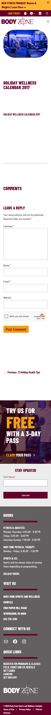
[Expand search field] (47, 13)
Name (7, 265)
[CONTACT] (40, 13)
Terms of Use (8, 709)
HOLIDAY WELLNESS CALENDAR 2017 (21, 114)
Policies (39, 709)
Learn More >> (18, 7)
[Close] (48, 3)
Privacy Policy (25, 709)
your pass (18, 455)
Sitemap (6, 712)
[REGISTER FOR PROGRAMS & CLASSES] (25, 13)
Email (6, 281)
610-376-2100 (10, 619)
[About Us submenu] (34, 13)
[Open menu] (48, 21)
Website (7, 297)
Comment (8, 226)
